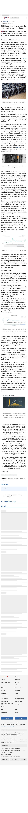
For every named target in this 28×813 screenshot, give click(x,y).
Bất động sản (4, 696)
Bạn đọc (16, 696)
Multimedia (4, 712)
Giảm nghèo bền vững (6, 701)
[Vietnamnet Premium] (4, 677)
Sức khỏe (3, 690)
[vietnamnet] (6, 18)
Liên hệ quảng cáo (6, 745)
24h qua (3, 715)
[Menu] (2, 18)
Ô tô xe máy (3, 693)
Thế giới (17, 685)
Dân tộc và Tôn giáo (5, 682)
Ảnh (2, 709)
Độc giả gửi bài (14, 759)
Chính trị (17, 677)
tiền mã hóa (22, 478)
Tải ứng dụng (5, 759)
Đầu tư (13, 21)
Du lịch (16, 693)
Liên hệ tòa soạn (5, 729)
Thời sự (3, 679)
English (3, 706)
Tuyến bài (7, 718)
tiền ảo (18, 147)
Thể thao (17, 682)
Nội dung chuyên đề (19, 704)
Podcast (16, 712)
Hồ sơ (16, 706)
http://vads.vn (8, 754)
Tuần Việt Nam (4, 698)
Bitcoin (24, 58)
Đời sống (3, 687)
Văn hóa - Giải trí (19, 687)
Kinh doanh (5, 21)
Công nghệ (17, 690)
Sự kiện (20, 718)
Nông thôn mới (18, 701)
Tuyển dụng (23, 759)
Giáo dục (3, 685)
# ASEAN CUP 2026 (15, 17)
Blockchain (10, 478)
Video (16, 709)
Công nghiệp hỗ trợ (19, 698)
